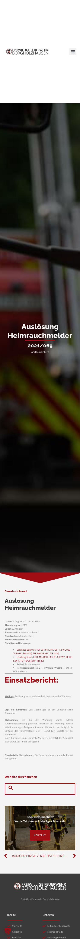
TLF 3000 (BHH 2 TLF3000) (46, 653)
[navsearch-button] (10, 789)
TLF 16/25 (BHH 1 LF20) (32, 660)
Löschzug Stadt (24, 657)
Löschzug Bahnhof (26, 649)
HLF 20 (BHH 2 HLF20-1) (48, 649)
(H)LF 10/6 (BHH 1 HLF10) (45, 657)
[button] (72, 51)
